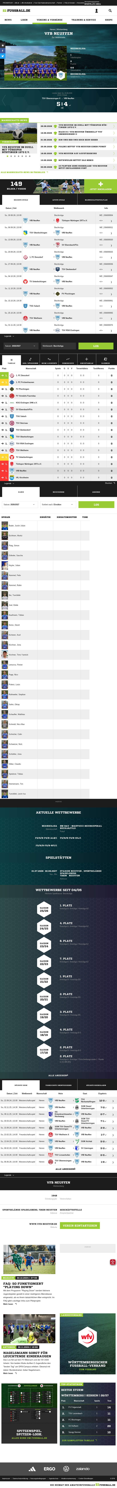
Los (96, 346)
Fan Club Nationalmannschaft (44, 3)
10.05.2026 (46, 160)
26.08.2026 (46, 126)
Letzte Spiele (58, 200)
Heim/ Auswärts (49, 363)
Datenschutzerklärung (20, 1478)
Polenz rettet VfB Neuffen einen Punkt (82, 147)
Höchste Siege (21, 1085)
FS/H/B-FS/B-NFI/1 (46, 845)
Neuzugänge (58, 492)
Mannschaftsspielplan (96, 200)
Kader (21, 492)
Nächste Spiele (21, 200)
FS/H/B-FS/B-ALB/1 (46, 838)
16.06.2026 (46, 133)
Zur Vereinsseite (58, 37)
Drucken (108, 483)
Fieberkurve (68, 363)
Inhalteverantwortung (68, 1478)
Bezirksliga (78, 49)
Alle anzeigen (57, 1075)
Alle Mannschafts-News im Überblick (23, 172)
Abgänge (96, 492)
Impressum (6, 1478)
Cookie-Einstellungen (85, 1478)
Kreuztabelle (86, 363)
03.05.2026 (46, 167)
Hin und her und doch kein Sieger (78, 140)
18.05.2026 (46, 153)
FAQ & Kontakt (69, 3)
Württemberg (62, 29)
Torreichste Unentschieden (58, 1085)
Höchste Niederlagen (96, 1085)
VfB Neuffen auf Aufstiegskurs (77, 153)
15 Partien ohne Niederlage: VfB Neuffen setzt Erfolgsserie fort (82, 167)
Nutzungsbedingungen (38, 1478)
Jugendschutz (53, 1478)
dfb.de (17, 3)
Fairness (105, 363)
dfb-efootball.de (27, 3)
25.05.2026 (46, 147)
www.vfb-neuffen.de (43, 1224)
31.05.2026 (46, 140)
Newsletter (80, 3)
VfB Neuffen (58, 1182)
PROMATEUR (8, 3)
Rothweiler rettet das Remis (75, 160)
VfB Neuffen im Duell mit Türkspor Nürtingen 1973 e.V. (17, 148)
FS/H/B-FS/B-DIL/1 (70, 838)
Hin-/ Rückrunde (30, 363)
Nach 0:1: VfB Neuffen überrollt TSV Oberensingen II (80, 133)
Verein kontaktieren (80, 1225)
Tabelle (11, 363)
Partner (59, 3)
